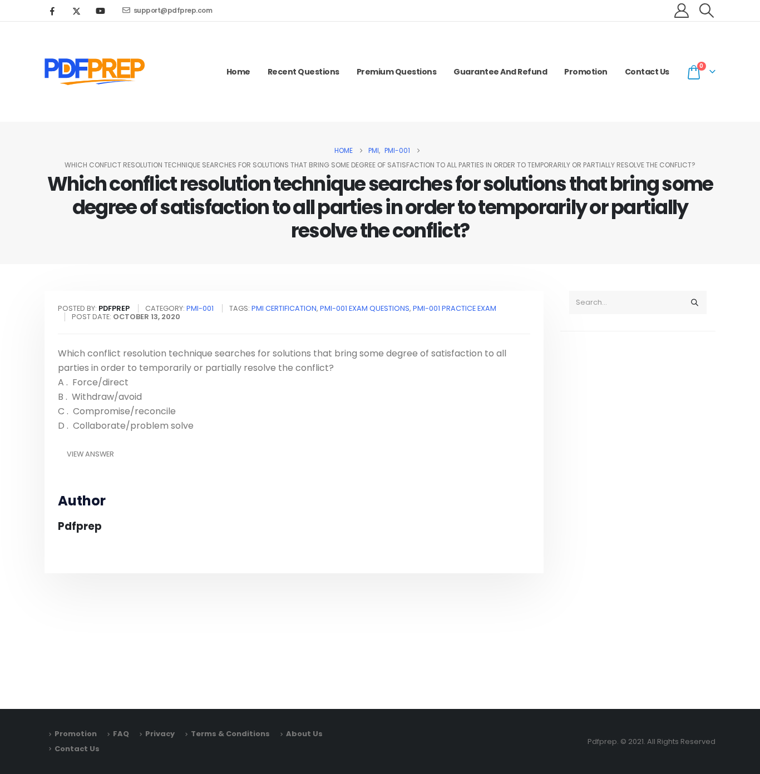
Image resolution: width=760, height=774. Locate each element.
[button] (706, 10)
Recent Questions (303, 71)
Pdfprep (80, 526)
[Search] (694, 302)
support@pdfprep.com (173, 10)
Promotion (586, 71)
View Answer (90, 454)
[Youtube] (100, 10)
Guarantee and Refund (500, 71)
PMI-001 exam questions (364, 308)
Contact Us (647, 71)
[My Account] (681, 10)
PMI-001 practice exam (454, 308)
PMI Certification (284, 308)
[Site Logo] (95, 72)
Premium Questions (397, 71)
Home (238, 71)
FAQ (121, 733)
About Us (304, 733)
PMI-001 (200, 308)
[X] (76, 10)
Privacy (160, 733)
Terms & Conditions (230, 733)
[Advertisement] (638, 515)
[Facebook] (52, 10)
